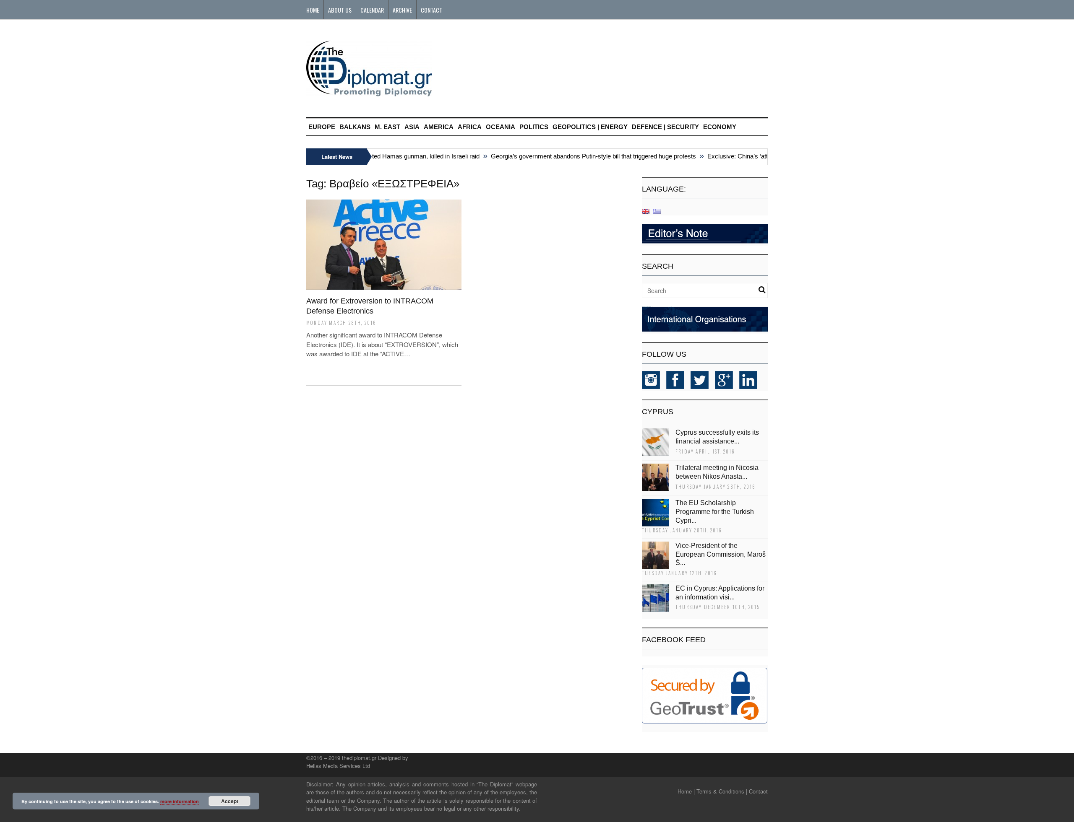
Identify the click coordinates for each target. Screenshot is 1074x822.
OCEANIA (500, 126)
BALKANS (354, 126)
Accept (229, 801)
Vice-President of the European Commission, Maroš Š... (720, 554)
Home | (686, 791)
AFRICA (470, 126)
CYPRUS (657, 411)
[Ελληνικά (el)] (657, 210)
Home (312, 9)
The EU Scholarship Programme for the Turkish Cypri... (714, 511)
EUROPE (321, 126)
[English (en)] (645, 210)
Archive (402, 9)
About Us (340, 9)
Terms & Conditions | (721, 791)
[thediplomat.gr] (369, 92)
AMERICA (439, 126)
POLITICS (533, 126)
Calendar (372, 9)
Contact (431, 9)
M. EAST (387, 126)
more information (179, 801)
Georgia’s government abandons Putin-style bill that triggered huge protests (581, 156)
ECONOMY (719, 126)
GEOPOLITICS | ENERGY (590, 126)
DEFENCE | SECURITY (665, 126)
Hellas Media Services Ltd (338, 766)
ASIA (412, 126)
